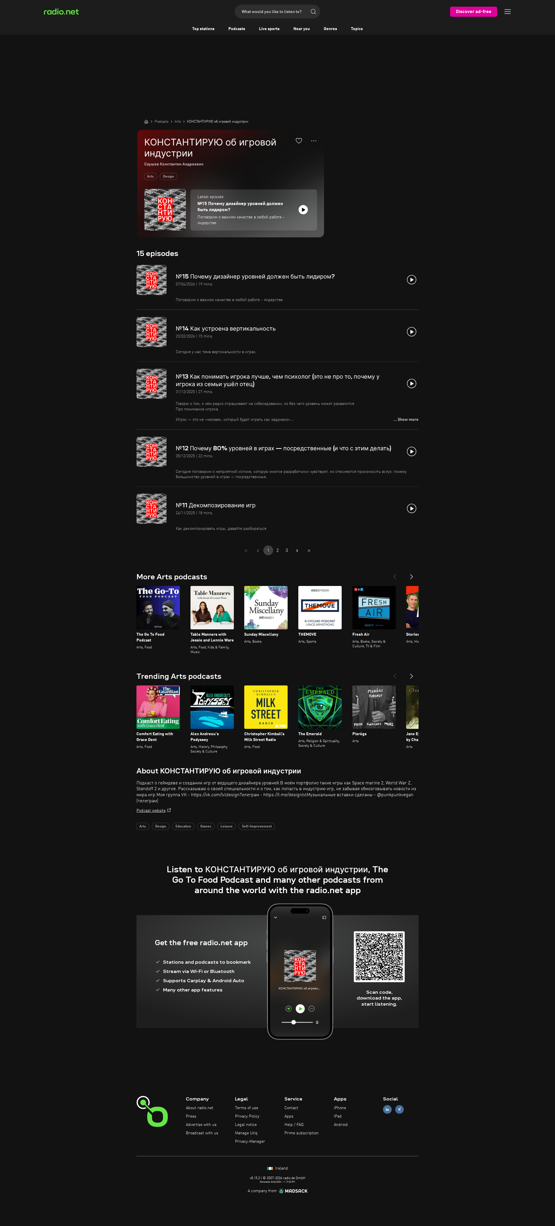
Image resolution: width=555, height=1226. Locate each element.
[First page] (246, 550)
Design (168, 176)
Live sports (269, 29)
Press (191, 1116)
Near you (301, 29)
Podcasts (236, 29)
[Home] (146, 121)
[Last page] (308, 550)
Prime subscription (301, 1133)
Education (183, 826)
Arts (150, 176)
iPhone (340, 1108)
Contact (291, 1108)
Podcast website (151, 811)
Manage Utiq (246, 1133)
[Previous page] (257, 550)
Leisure (227, 826)
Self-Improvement (257, 826)
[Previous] (395, 574)
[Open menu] (507, 11)
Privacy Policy (247, 1116)
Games (205, 826)
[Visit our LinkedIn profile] (387, 1110)
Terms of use (246, 1108)
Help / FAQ (294, 1125)
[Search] (313, 11)
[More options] (313, 140)
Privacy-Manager (250, 1142)
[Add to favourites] (299, 140)
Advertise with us (201, 1125)
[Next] (412, 574)
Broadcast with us (202, 1133)
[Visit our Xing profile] (399, 1110)
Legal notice (246, 1125)
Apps (288, 1116)
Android (341, 1125)
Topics (357, 29)
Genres (330, 29)
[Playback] (303, 209)
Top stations (203, 29)
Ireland (281, 1168)
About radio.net (199, 1108)
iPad (338, 1116)
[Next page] (297, 550)
